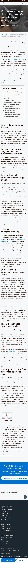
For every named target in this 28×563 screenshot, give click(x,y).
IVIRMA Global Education (7, 537)
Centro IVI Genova (5, 528)
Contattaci (22, 560)
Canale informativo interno (7, 548)
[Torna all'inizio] (25, 497)
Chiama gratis (9, 560)
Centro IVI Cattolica (5, 526)
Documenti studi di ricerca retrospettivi (10, 550)
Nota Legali (4, 543)
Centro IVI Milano (5, 515)
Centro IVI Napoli (5, 520)
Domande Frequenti (6, 530)
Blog (6, 34)
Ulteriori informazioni (7, 455)
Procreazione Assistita (6, 509)
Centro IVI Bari (4, 513)
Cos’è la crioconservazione (11, 104)
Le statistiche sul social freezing (13, 92)
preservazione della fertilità (15, 59)
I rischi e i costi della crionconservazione (10, 111)
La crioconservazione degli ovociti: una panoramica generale (12, 96)
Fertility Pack (4, 511)
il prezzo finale (12, 351)
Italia (24, 0)
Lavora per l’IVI (4, 541)
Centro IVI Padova (5, 524)
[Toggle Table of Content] (21, 88)
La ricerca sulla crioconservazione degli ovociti (13, 107)
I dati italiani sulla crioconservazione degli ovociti (13, 101)
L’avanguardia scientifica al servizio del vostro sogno (12, 115)
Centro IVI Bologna (5, 522)
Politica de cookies (5, 546)
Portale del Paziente (7, 0)
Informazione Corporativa (7, 535)
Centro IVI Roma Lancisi (7, 517)
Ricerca (3, 539)
